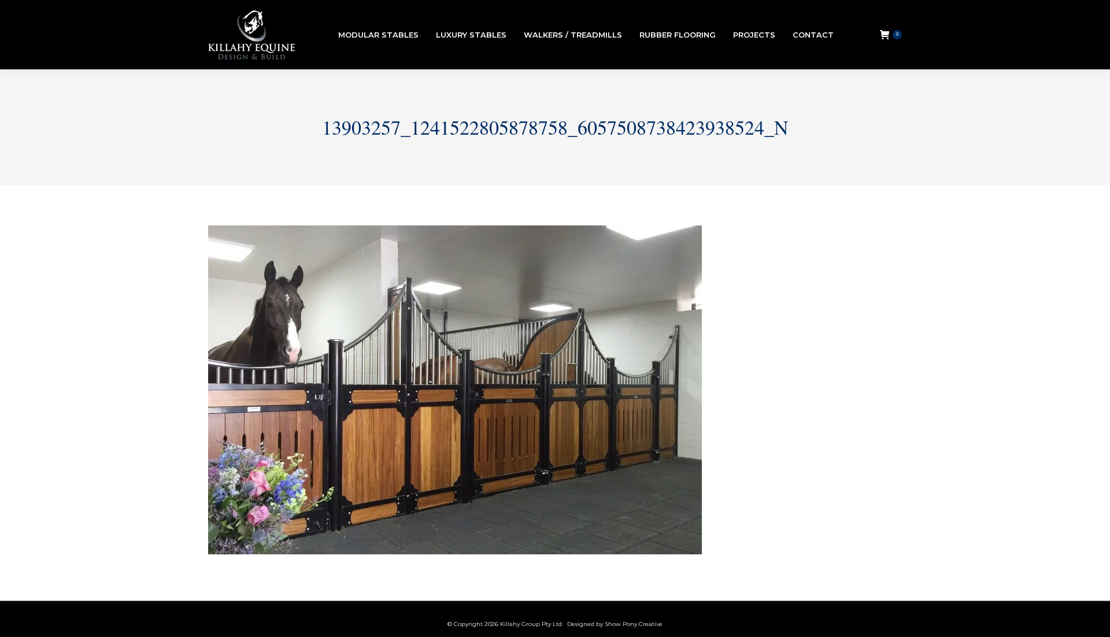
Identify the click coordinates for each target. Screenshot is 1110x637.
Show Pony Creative (634, 624)
